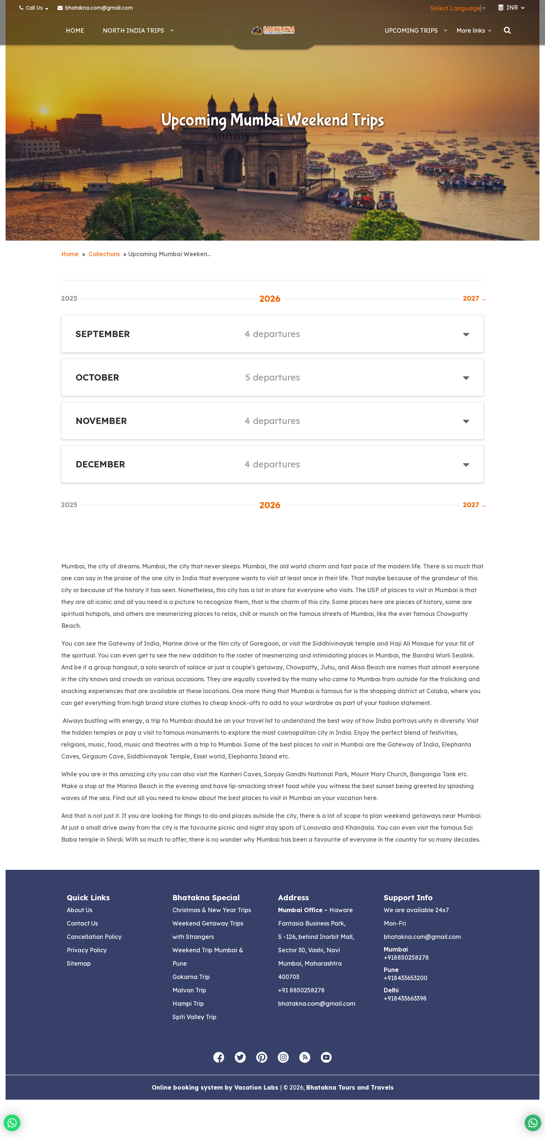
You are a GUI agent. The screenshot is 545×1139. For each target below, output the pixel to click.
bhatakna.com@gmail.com (98, 7)
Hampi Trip (188, 1003)
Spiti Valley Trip (194, 1017)
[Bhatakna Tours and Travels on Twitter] (240, 1058)
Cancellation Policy (94, 936)
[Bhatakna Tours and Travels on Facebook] (218, 1058)
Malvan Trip (189, 990)
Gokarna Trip (191, 976)
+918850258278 (406, 957)
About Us (79, 910)
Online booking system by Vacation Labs (216, 1087)
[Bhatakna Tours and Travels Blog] (304, 1058)
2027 (473, 298)
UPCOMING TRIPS (411, 30)
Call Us (34, 7)
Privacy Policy (87, 950)
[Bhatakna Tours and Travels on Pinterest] (261, 1058)
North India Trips (133, 30)
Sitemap (79, 963)
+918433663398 (405, 998)
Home (75, 30)
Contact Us (82, 923)
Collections (104, 254)
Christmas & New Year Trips (211, 910)
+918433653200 (405, 978)
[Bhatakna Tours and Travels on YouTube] (326, 1058)
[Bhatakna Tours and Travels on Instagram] (283, 1058)
